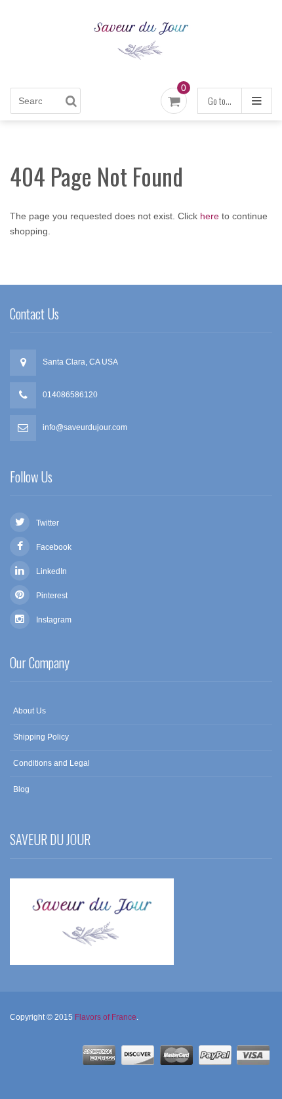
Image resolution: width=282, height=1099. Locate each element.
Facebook (53, 547)
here (209, 216)
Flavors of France (105, 1017)
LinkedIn (51, 571)
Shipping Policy (41, 737)
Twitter (47, 523)
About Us (29, 710)
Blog (21, 789)
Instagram (53, 619)
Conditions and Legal (51, 763)
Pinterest (52, 595)
